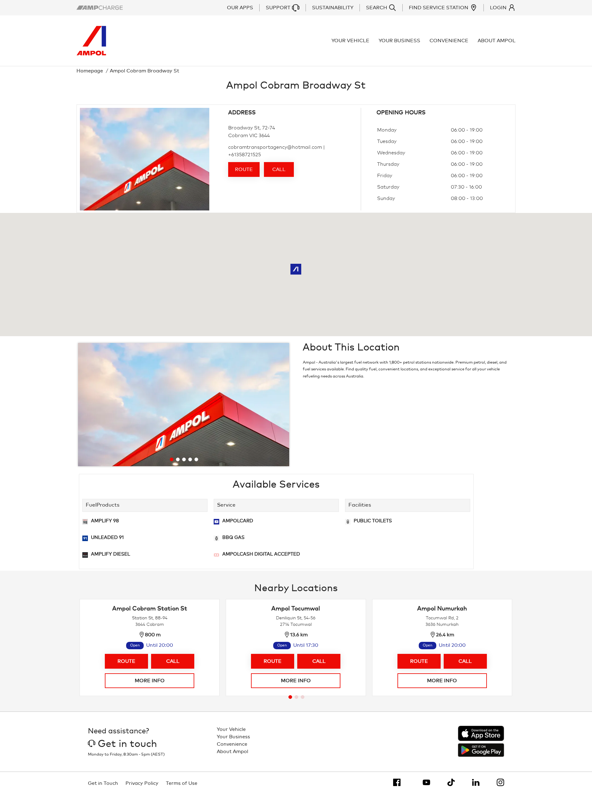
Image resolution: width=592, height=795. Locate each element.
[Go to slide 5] (196, 459)
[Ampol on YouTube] (426, 782)
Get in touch (127, 744)
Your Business (399, 40)
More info (150, 680)
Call (279, 169)
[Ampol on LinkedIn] (475, 782)
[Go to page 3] (302, 697)
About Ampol (497, 40)
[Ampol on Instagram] (500, 782)
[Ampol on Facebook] (397, 782)
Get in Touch (103, 783)
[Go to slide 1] (172, 459)
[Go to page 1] (290, 697)
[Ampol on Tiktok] (451, 782)
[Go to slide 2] (178, 459)
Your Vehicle (350, 40)
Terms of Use (181, 783)
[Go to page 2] (296, 697)
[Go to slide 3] (184, 459)
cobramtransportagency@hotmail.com (275, 147)
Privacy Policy (141, 783)
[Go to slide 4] (190, 459)
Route (244, 169)
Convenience (449, 40)
